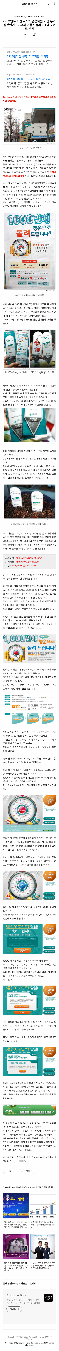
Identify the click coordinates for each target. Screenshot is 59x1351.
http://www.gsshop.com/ (24, 566)
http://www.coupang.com (18, 52)
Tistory (29, 1339)
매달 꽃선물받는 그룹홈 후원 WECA (28, 79)
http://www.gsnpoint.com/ (29, 558)
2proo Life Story (29, 4)
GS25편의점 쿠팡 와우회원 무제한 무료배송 (29, 57)
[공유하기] (14, 1171)
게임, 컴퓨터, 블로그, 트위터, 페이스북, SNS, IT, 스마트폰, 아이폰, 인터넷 (23, 1301)
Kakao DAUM (44, 1337)
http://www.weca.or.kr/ (17, 75)
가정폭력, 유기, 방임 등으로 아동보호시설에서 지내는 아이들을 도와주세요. (29, 85)
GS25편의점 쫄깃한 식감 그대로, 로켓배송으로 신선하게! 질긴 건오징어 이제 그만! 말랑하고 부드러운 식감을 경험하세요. (29, 63)
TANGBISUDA (22, 1337)
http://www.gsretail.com (27, 562)
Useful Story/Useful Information (29, 17)
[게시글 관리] (18, 1171)
